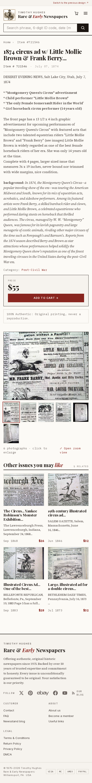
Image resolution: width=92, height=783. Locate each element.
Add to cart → (46, 297)
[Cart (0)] (76, 13)
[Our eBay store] (43, 693)
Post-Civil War (34, 270)
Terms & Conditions (16, 738)
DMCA (7, 754)
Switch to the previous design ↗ (71, 2)
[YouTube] (65, 693)
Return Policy (12, 743)
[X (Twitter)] (21, 693)
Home (7, 42)
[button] (46, 366)
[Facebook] (55, 693)
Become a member (61, 716)
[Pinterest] (30, 693)
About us (55, 710)
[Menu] (85, 13)
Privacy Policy (12, 749)
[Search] (82, 28)
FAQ (6, 716)
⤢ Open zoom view (70, 450)
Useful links (56, 721)
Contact (8, 710)
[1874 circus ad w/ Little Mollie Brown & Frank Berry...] (11, 412)
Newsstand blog (14, 721)
